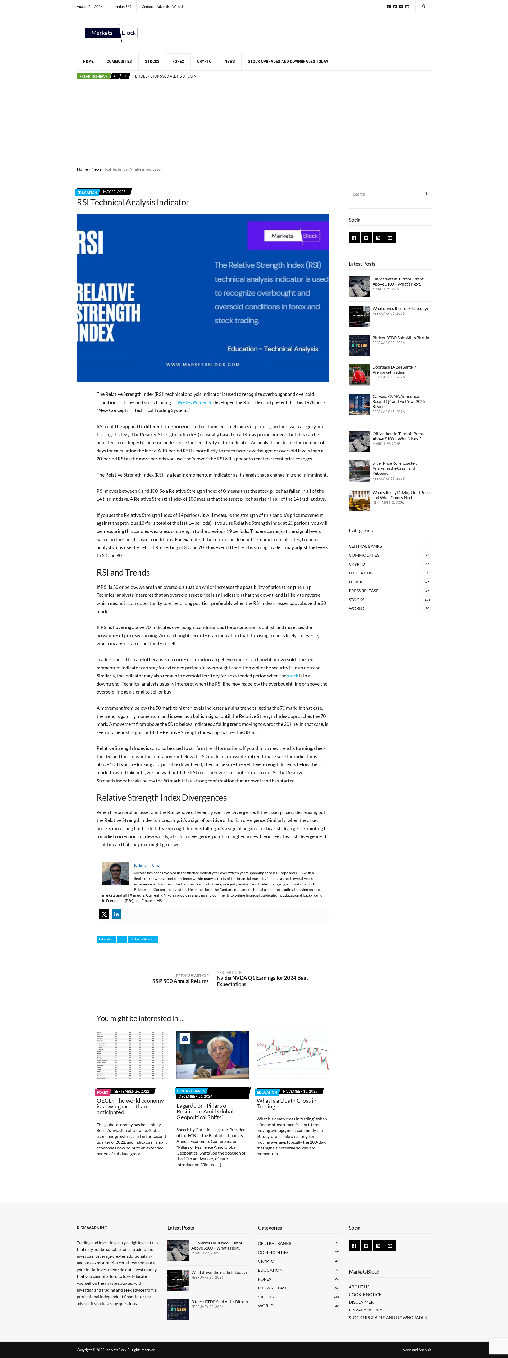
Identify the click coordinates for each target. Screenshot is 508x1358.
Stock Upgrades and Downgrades (388, 1317)
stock (292, 675)
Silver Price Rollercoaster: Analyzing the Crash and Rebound (395, 468)
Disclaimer (361, 1302)
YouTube (407, 7)
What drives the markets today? (400, 308)
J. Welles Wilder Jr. (193, 402)
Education (87, 193)
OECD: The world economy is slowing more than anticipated (130, 1106)
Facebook (389, 7)
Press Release (363, 590)
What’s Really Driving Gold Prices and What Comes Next (402, 495)
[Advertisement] (254, 122)
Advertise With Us (170, 6)
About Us (359, 1286)
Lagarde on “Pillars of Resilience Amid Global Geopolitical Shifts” (204, 1111)
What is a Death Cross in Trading (286, 1103)
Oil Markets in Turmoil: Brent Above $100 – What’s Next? (398, 281)
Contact (148, 6)
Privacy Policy (365, 1309)
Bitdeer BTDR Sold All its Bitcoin (401, 337)
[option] (283, 77)
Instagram (401, 7)
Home (88, 61)
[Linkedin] (116, 914)
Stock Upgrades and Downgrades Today (288, 61)
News (230, 61)
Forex (178, 61)
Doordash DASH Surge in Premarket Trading (177, 77)
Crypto (204, 61)
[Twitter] (104, 914)
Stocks (152, 61)
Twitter (395, 7)
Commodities (119, 61)
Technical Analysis (143, 939)
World (356, 608)
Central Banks (191, 1091)
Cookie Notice (365, 1294)
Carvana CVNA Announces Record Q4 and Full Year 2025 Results (399, 401)
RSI (122, 939)
